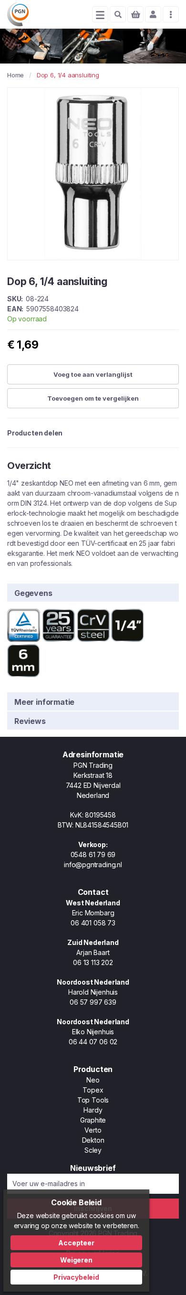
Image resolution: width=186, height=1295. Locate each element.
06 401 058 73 (93, 923)
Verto (92, 1130)
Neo (92, 1080)
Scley (93, 1150)
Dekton (93, 1140)
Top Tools (93, 1100)
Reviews (30, 721)
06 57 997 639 (93, 1002)
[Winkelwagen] (135, 14)
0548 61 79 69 (93, 854)
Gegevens (33, 593)
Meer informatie (44, 702)
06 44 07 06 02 (93, 1042)
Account (153, 14)
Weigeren (76, 1260)
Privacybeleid (76, 1277)
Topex (93, 1090)
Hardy (92, 1110)
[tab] (93, 592)
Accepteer (76, 1243)
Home (15, 75)
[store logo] (18, 14)
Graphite (93, 1120)
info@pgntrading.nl (93, 864)
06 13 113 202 (93, 962)
